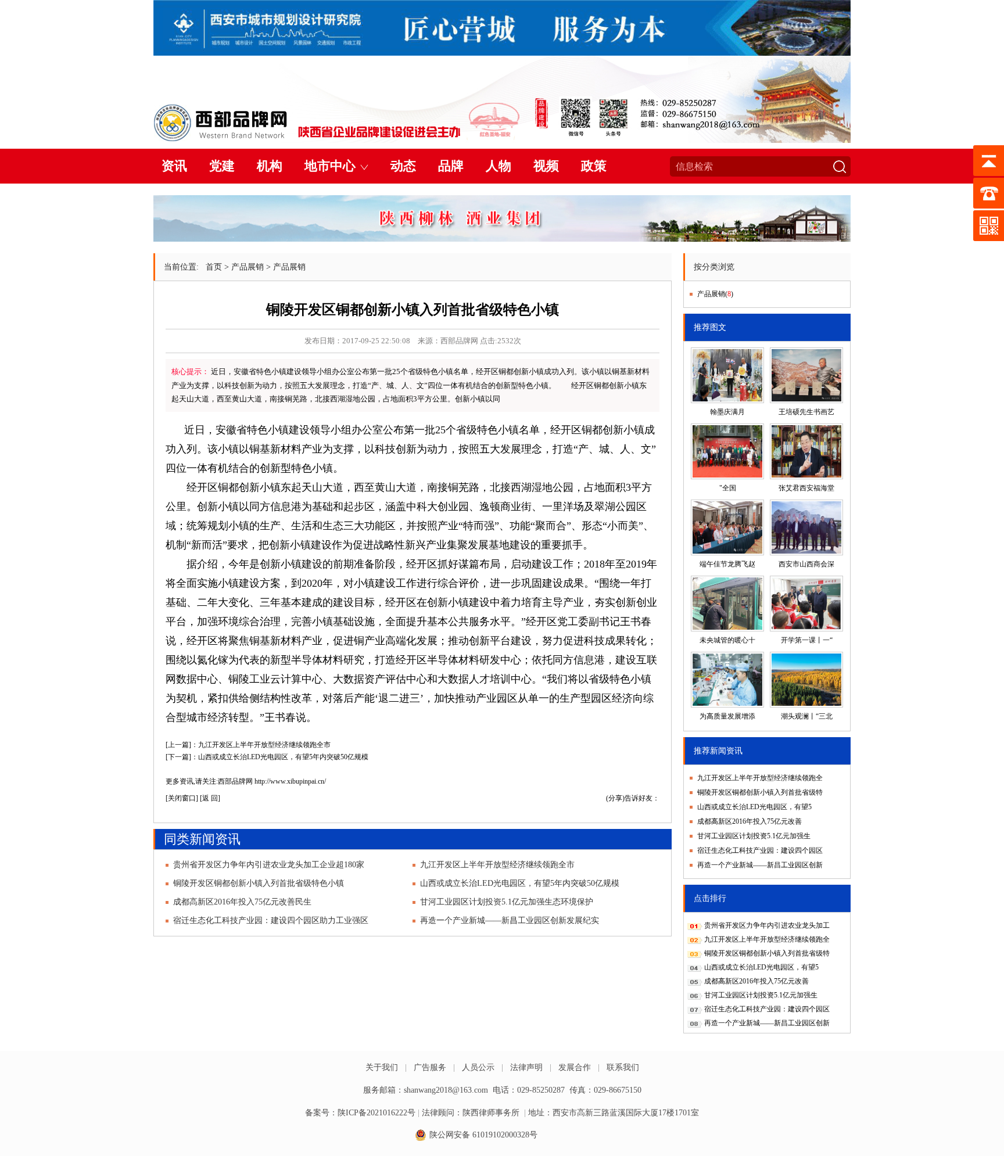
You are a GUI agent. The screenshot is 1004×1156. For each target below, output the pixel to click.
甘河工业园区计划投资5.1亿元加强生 (754, 836)
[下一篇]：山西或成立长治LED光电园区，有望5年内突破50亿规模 (267, 757)
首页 (214, 267)
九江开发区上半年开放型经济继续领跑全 (760, 778)
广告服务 (430, 1067)
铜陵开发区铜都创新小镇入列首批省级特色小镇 (258, 883)
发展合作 (574, 1067)
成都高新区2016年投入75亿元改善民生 (242, 901)
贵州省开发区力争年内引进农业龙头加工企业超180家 (268, 864)
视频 (546, 166)
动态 (403, 166)
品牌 (451, 166)
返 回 (210, 798)
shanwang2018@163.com (446, 1090)
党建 (222, 166)
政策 (594, 166)
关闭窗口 (182, 798)
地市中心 (330, 166)
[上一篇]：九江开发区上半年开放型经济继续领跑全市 (248, 745)
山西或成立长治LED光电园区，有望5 (754, 807)
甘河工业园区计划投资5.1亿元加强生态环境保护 (506, 901)
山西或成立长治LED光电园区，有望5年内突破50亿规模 (519, 883)
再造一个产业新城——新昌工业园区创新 (760, 865)
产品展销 (247, 267)
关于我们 (381, 1067)
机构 (269, 166)
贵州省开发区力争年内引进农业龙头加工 (767, 925)
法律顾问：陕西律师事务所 (470, 1112)
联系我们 (623, 1067)
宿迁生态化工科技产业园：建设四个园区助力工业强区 (270, 920)
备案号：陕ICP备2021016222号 (360, 1112)
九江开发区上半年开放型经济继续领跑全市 (497, 864)
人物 (498, 166)
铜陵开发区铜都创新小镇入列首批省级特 (760, 792)
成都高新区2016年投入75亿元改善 (749, 821)
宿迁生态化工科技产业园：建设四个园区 (760, 850)
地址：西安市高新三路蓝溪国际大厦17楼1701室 (613, 1112)
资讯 (174, 166)
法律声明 (526, 1067)
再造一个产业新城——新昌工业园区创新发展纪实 (509, 920)
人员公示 (478, 1067)
